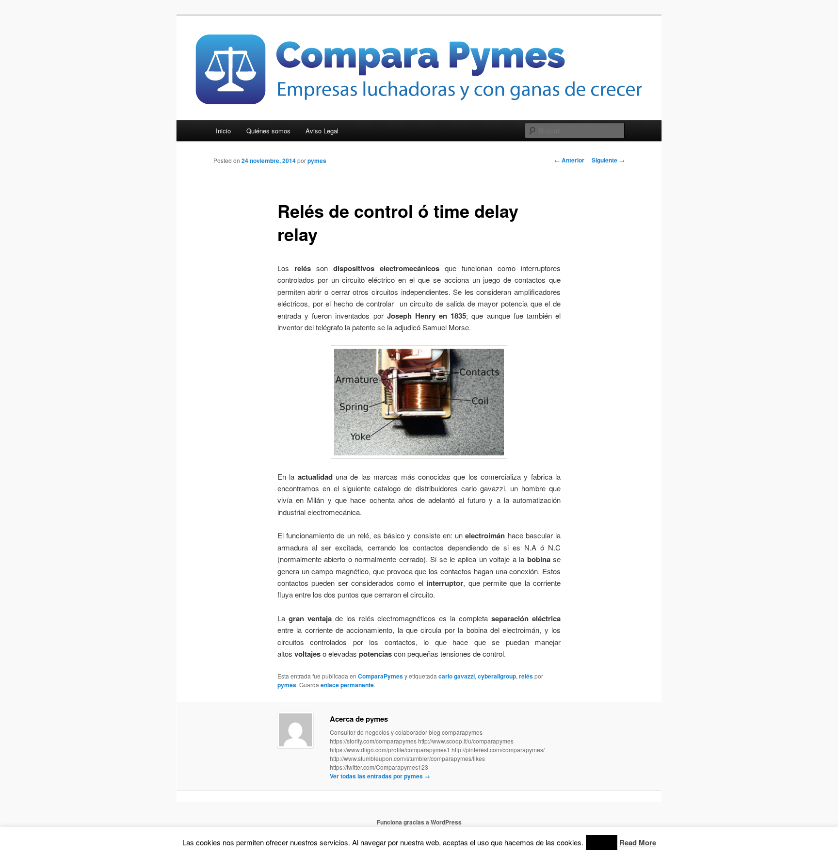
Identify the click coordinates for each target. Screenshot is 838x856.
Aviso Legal (322, 130)
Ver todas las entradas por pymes (380, 776)
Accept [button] (602, 842)
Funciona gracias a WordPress (419, 822)
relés (526, 676)
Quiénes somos (268, 130)
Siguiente (608, 160)
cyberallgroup (497, 676)
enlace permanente (347, 684)
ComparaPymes (380, 676)
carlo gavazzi (456, 676)
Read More (637, 842)
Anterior (569, 160)
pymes (316, 160)
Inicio (223, 130)
